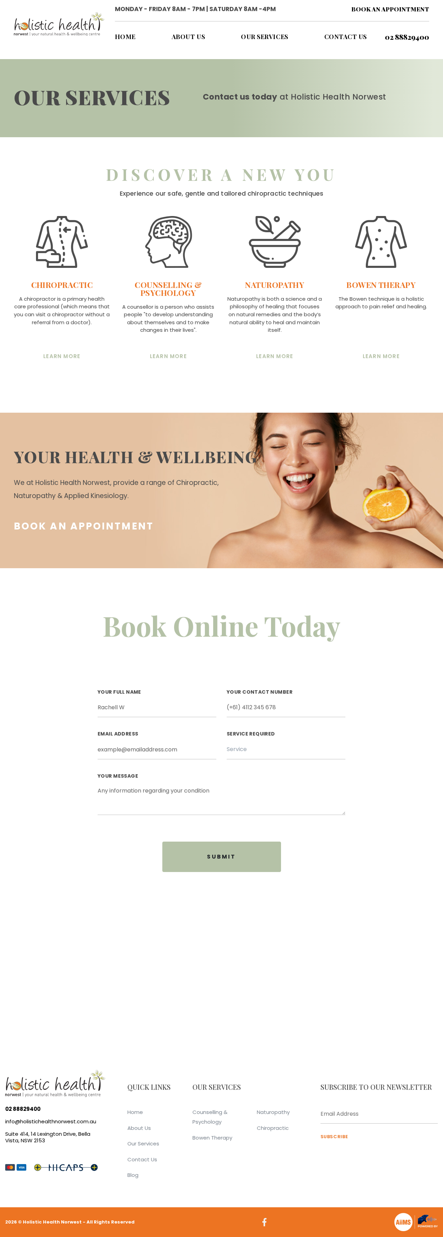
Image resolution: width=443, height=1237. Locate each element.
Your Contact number (259, 692)
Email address (118, 734)
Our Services (143, 1143)
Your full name (119, 692)
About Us (139, 1128)
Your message (118, 776)
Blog (132, 1175)
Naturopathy (273, 1112)
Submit (221, 857)
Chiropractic (273, 1128)
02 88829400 (407, 36)
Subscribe (334, 1137)
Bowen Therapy (212, 1137)
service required (251, 734)
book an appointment (390, 9)
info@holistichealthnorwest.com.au (50, 1121)
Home (135, 1112)
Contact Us (142, 1159)
